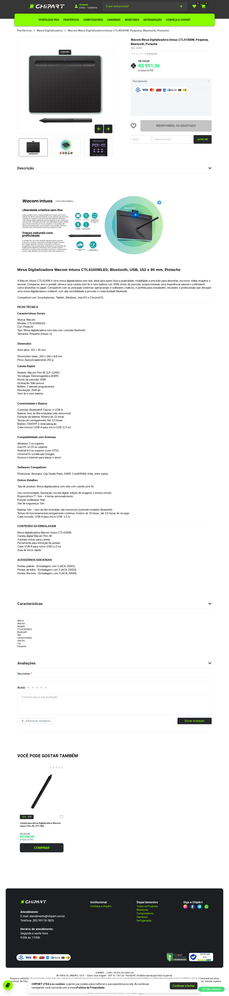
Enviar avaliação (194, 721)
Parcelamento (140, 81)
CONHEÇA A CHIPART (178, 19)
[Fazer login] (76, 6)
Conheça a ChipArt (100, 906)
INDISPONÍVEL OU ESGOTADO (176, 125)
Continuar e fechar (184, 985)
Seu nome (23, 673)
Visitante (83, 5)
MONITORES (132, 19)
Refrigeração (144, 920)
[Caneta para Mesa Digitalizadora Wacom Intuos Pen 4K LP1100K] (42, 791)
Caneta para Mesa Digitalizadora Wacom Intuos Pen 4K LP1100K (40, 824)
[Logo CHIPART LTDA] (47, 6)
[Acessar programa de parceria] (8, 985)
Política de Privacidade (90, 987)
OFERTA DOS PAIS (48, 19)
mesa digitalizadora (50, 30)
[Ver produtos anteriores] (99, 129)
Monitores (142, 909)
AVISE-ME (202, 139)
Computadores (145, 913)
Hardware (142, 917)
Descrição (25, 168)
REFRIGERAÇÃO (152, 19)
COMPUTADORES (93, 19)
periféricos (24, 30)
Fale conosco (213, 989)
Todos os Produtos (147, 906)
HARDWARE (114, 19)
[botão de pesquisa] (181, 6)
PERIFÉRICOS (71, 19)
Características (30, 604)
